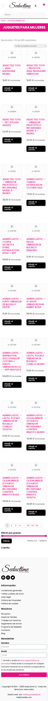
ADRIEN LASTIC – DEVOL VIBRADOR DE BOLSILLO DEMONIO (35, 244)
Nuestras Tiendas (9, 617)
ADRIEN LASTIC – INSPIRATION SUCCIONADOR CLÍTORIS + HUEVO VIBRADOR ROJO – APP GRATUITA (11, 361)
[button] (3, 5)
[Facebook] (3, 577)
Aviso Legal (24, 660)
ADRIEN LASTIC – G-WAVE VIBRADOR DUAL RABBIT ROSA (35, 303)
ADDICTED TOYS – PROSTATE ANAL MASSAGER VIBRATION (36, 69)
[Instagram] (8, 577)
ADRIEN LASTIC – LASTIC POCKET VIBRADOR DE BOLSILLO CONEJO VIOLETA (11, 422)
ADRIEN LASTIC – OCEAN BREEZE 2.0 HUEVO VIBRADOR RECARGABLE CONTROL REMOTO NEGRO (35, 424)
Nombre (5, 643)
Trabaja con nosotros (11, 620)
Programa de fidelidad (11, 627)
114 (37, 525)
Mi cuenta (5, 614)
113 (32, 525)
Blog (3, 633)
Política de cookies (9, 603)
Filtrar (6, 541)
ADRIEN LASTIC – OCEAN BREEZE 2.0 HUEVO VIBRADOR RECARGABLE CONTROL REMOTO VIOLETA (35, 487)
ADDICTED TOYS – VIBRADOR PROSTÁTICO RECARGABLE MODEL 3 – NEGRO (35, 126)
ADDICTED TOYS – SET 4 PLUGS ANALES (11, 122)
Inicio (3, 20)
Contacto (5, 630)
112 (28, 525)
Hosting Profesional (31, 694)
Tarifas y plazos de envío (12, 593)
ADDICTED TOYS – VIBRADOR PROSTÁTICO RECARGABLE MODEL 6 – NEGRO (11, 186)
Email (4, 651)
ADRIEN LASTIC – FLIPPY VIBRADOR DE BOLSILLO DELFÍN (12, 303)
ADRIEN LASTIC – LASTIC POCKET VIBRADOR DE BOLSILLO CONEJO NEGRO (35, 358)
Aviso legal (6, 597)
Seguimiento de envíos (11, 623)
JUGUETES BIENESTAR (16, 20)
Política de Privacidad (11, 600)
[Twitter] (13, 577)
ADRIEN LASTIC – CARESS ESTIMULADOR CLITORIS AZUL (35, 183)
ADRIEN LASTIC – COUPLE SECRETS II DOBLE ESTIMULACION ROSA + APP (11, 246)
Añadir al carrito (8, 89)
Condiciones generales (11, 590)
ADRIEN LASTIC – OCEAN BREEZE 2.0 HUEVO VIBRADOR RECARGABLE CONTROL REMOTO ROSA (11, 486)
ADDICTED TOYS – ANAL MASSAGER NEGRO (11, 69)
